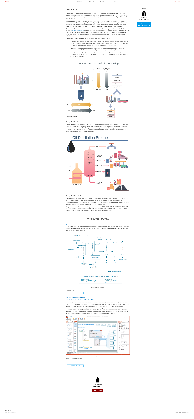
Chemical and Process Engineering (75, 293)
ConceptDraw (5, 1)
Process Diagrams (71, 225)
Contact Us (186, 410)
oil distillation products (78, 30)
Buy (114, 1)
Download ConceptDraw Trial (144, 24)
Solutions (91, 1)
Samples (102, 1)
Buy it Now (98, 390)
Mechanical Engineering (75, 365)
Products (79, 1)
